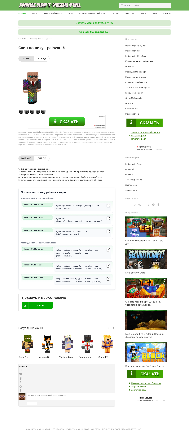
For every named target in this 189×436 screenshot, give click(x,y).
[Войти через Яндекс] (21, 382)
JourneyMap (131, 190)
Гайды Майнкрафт (134, 93)
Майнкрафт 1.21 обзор (136, 56)
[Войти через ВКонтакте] (21, 374)
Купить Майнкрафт (77, 429)
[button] (113, 328)
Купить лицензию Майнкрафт (93, 13)
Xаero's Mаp (131, 185)
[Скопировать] (108, 205)
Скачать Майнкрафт (52, 13)
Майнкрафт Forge (133, 164)
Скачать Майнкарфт (38, 429)
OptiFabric (130, 169)
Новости (166, 13)
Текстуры (129, 13)
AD (139, 429)
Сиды (154, 13)
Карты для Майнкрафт (136, 77)
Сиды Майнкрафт (133, 98)
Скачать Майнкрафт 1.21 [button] (94, 31)
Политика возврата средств (119, 429)
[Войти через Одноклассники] (21, 391)
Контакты (58, 429)
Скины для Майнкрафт (136, 82)
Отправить (32, 403)
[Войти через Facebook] (21, 378)
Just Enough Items (133, 180)
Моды (34, 13)
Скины (116, 13)
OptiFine (129, 174)
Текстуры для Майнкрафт (137, 87)
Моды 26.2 (130, 66)
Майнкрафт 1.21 (132, 51)
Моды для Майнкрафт (135, 72)
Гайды (143, 13)
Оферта (95, 429)
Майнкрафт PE (132, 114)
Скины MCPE (131, 108)
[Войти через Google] (21, 387)
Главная (22, 13)
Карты (70, 13)
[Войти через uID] (21, 370)
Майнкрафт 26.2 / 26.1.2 (136, 46)
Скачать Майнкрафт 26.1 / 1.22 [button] (94, 22)
